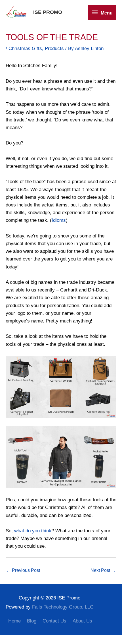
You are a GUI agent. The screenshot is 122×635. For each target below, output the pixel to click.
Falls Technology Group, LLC (62, 607)
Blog (31, 621)
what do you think (32, 530)
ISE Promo (47, 12)
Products (54, 48)
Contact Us (54, 621)
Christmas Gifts (25, 48)
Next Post (103, 570)
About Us (82, 621)
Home (14, 621)
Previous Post (23, 570)
